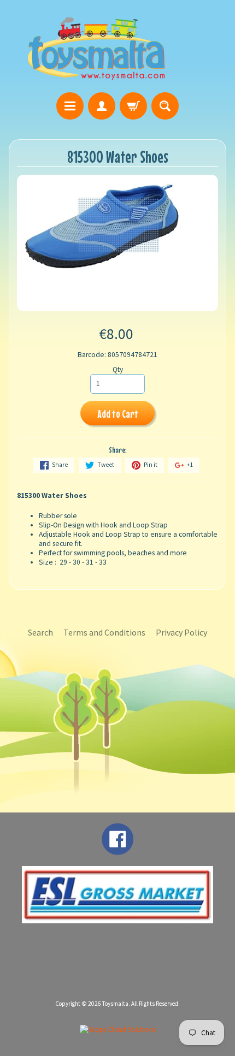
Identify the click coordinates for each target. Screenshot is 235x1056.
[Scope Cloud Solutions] (118, 1029)
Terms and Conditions (104, 632)
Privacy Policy (181, 632)
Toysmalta (115, 1003)
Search (40, 632)
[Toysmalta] (96, 48)
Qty (118, 369)
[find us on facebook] (117, 849)
